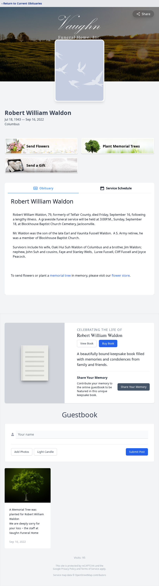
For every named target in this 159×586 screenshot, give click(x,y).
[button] (27, 485)
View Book (86, 343)
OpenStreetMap (83, 575)
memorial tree (60, 275)
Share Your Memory (133, 387)
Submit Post (137, 452)
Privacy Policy (68, 568)
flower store (121, 275)
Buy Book (108, 343)
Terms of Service (90, 568)
